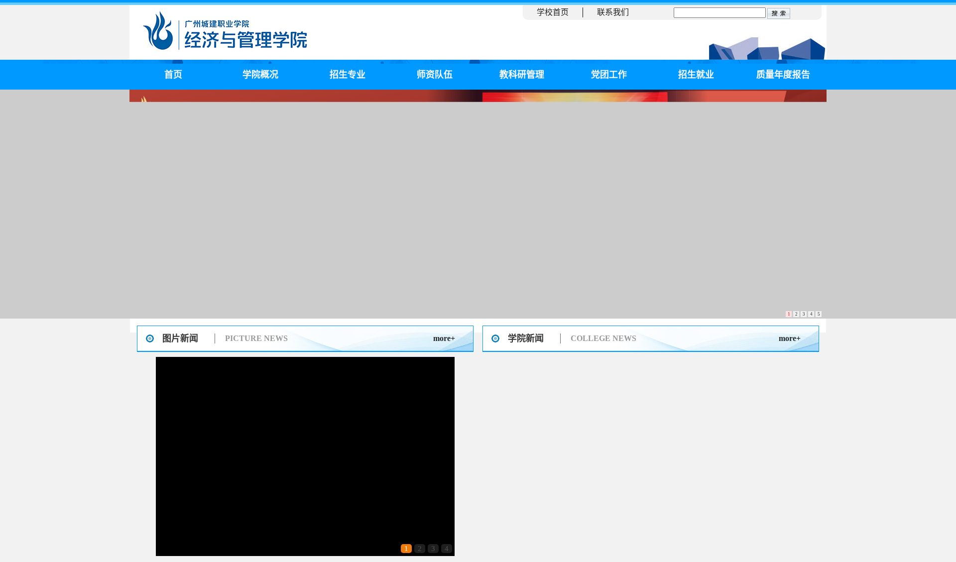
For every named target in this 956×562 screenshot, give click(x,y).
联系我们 (613, 12)
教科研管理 (521, 75)
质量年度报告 (783, 75)
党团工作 (609, 75)
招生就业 (696, 75)
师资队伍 (435, 75)
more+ (444, 338)
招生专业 (347, 75)
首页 (173, 75)
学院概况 (260, 75)
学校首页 (553, 12)
